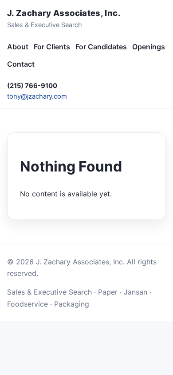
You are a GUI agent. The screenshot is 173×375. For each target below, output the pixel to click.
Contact (21, 64)
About (17, 46)
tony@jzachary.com (37, 96)
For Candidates (101, 46)
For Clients (52, 46)
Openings (148, 46)
